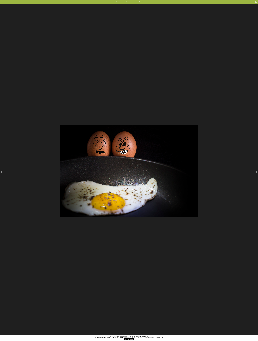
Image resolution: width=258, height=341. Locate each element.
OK (125, 339)
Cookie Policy (130, 339)
